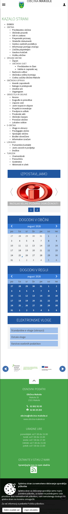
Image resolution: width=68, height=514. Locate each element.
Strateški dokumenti (22, 41)
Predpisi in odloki (20, 111)
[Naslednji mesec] (56, 226)
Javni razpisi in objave (22, 105)
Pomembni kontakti (21, 145)
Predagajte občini (20, 131)
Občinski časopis (20, 117)
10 (12, 295)
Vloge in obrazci (19, 128)
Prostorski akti (18, 114)
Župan (15, 60)
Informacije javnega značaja (25, 46)
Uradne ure (17, 88)
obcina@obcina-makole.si (34, 415)
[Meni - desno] (64, 4)
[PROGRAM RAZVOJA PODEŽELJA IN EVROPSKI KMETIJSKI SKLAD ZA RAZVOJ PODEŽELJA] (32, 368)
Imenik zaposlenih (21, 83)
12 (26, 295)
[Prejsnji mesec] (11, 226)
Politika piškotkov (36, 503)
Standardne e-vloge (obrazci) (27, 330)
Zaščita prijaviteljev (21, 49)
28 (19, 286)
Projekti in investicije (22, 108)
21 (41, 300)
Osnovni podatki (34, 389)
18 (19, 300)
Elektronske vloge (34, 320)
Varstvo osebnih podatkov (24, 44)
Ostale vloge (18, 337)
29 (26, 286)
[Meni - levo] (3, 4)
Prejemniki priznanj (21, 38)
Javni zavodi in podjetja (23, 147)
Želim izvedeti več (12, 510)
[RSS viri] (34, 469)
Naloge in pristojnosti (22, 86)
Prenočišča (17, 159)
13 (33, 295)
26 (26, 305)
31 (41, 286)
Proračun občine (20, 119)
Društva (15, 150)
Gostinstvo (17, 161)
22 (49, 300)
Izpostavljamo (34, 173)
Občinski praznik (20, 32)
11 (19, 295)
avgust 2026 (34, 226)
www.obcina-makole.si (34, 419)
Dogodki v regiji (34, 269)
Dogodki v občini (34, 219)
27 (12, 286)
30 (33, 286)
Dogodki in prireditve (22, 100)
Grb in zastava (18, 35)
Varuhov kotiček (19, 52)
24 (12, 305)
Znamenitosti (18, 156)
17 (12, 300)
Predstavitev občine (21, 30)
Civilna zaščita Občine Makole (26, 77)
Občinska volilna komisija (24, 74)
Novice (15, 97)
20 (33, 300)
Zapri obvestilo (31, 510)
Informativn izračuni (21, 139)
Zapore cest (18, 102)
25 (19, 305)
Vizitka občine (19, 55)
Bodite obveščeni (20, 136)
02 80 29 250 (36, 410)
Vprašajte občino (20, 133)
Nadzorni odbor (19, 72)
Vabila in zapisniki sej (27, 69)
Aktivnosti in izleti (20, 164)
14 (41, 295)
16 (56, 295)
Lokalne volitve (19, 122)
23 (56, 300)
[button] (5, 369)
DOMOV (10, 24)
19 (26, 300)
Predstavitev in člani (26, 66)
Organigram (17, 91)
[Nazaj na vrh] (34, 381)
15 (49, 295)
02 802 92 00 (36, 406)
